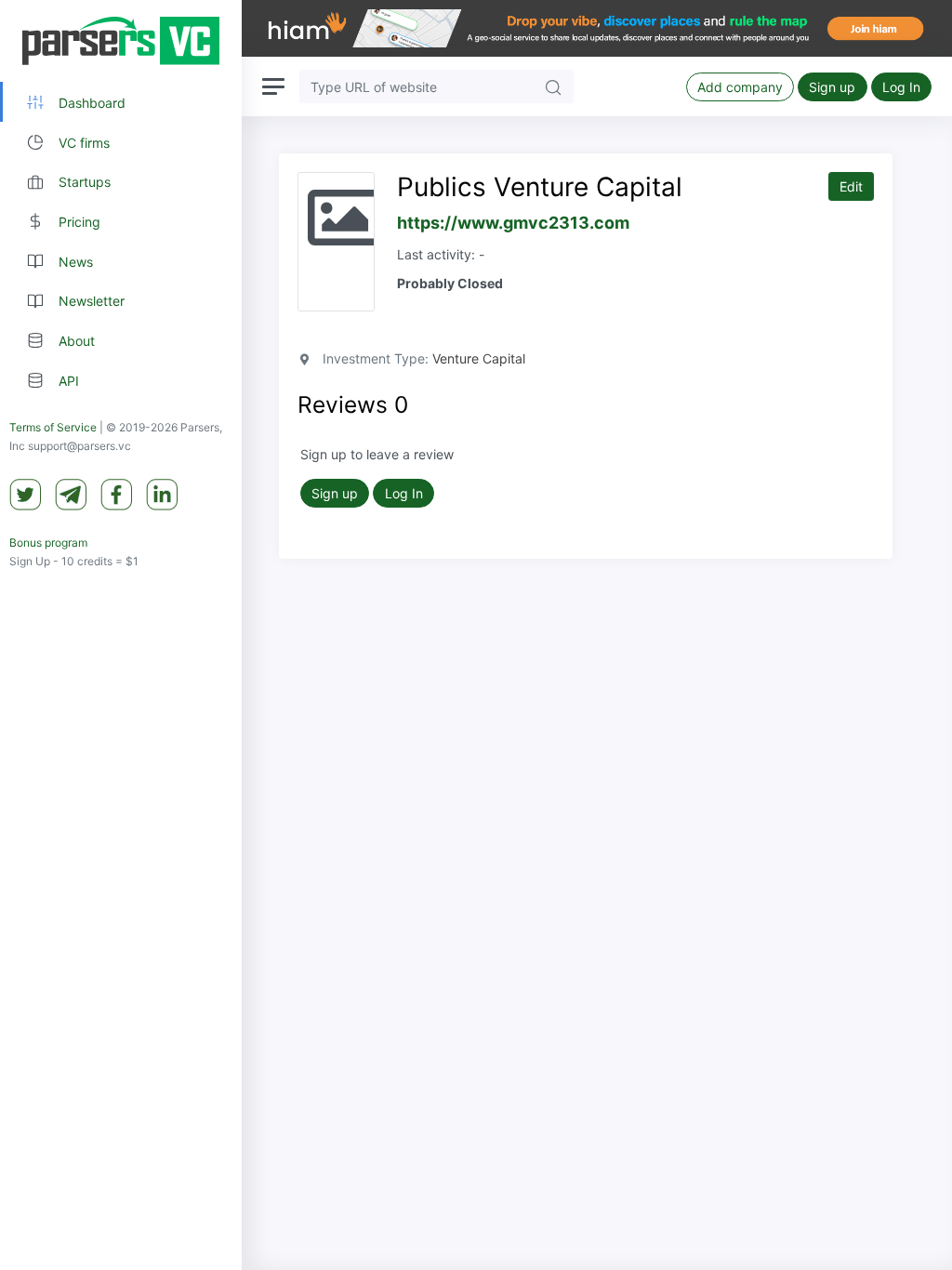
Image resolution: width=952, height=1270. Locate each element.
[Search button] (553, 86)
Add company (740, 87)
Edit (851, 186)
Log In (901, 87)
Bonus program (48, 542)
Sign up (832, 87)
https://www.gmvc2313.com (513, 222)
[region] (121, 635)
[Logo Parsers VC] (121, 41)
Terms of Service (53, 427)
